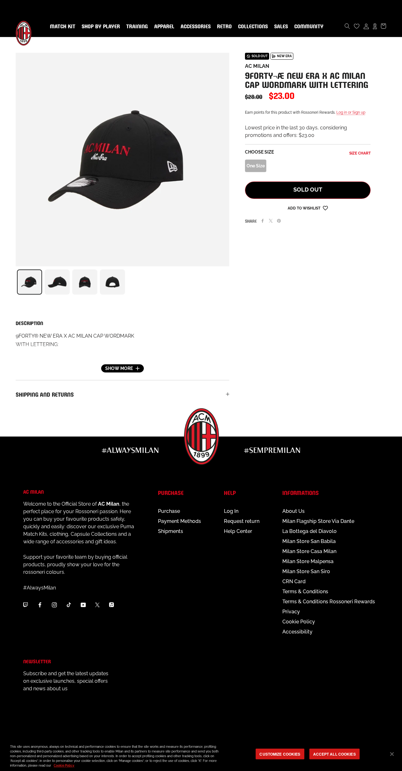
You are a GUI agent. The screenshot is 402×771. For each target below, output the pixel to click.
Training (136, 26)
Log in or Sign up (350, 112)
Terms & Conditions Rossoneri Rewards (328, 602)
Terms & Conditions (305, 592)
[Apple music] (111, 604)
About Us (293, 511)
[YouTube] (83, 604)
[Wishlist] (357, 26)
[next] (229, 282)
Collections (252, 26)
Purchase (169, 511)
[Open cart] (383, 26)
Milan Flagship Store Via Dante (318, 521)
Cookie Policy (298, 622)
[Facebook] (262, 221)
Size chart (360, 153)
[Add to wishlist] (325, 208)
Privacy (291, 612)
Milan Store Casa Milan (309, 551)
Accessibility (297, 632)
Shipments (170, 531)
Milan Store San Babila (309, 541)
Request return (241, 521)
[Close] (392, 754)
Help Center (238, 531)
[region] (201, 754)
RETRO (223, 26)
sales (280, 26)
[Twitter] (271, 221)
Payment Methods (179, 521)
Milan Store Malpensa (308, 561)
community (307, 26)
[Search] (347, 26)
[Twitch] (25, 604)
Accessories (194, 26)
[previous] (16, 282)
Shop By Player (101, 27)
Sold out (307, 189)
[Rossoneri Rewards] (375, 26)
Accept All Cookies (334, 754)
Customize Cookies (279, 754)
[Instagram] (54, 604)
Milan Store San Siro (306, 571)
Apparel (163, 26)
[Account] (366, 26)
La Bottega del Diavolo (309, 531)
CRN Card (294, 581)
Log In (231, 511)
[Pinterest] (279, 221)
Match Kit (61, 26)
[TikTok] (68, 604)
